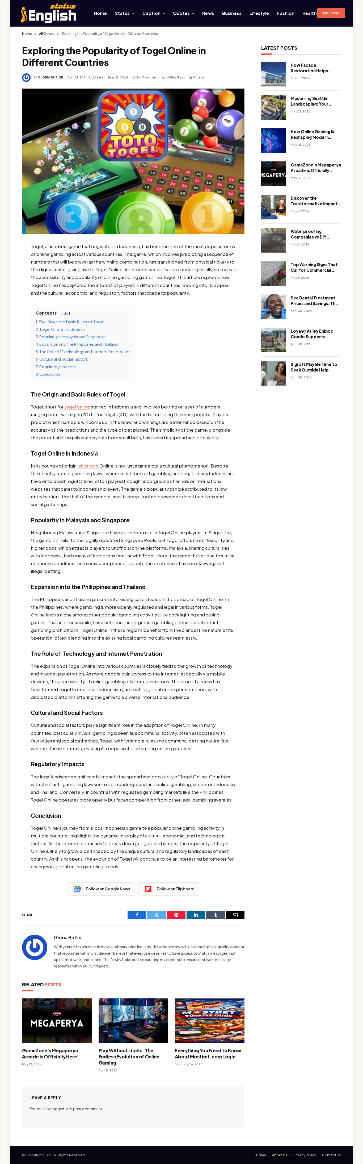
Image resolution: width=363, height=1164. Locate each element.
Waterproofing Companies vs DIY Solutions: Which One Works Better (312, 234)
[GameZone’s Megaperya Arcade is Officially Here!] (57, 1020)
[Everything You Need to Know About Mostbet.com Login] (209, 1020)
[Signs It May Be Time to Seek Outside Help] (273, 373)
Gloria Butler (50, 77)
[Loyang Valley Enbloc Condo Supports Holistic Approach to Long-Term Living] (273, 340)
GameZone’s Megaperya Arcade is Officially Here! (50, 1053)
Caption (151, 13)
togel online (77, 407)
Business (232, 13)
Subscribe (331, 13)
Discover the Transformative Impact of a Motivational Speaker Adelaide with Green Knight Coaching (314, 201)
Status (122, 13)
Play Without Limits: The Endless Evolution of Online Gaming (129, 1057)
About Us (279, 1155)
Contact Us (331, 1155)
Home (100, 13)
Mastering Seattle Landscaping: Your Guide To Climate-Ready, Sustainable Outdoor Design (310, 101)
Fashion (285, 13)
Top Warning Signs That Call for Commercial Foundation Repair (314, 267)
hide (64, 313)
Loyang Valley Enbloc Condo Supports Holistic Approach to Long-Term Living (312, 334)
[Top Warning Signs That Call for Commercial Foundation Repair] (273, 273)
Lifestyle (259, 13)
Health (309, 13)
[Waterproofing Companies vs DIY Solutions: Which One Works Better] (273, 240)
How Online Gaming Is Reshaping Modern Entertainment (312, 134)
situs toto (89, 466)
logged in (60, 1108)
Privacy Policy (304, 1155)
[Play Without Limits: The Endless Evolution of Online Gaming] (133, 1020)
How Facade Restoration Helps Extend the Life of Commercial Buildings (313, 68)
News (208, 13)
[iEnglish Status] (49, 13)
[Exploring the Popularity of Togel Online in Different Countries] (133, 161)
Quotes (181, 13)
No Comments (148, 77)
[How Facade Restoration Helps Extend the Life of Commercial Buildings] (273, 74)
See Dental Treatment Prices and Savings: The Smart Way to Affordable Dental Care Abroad (315, 300)
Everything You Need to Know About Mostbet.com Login (208, 1053)
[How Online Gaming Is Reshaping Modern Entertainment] (273, 140)
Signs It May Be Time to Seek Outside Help (314, 367)
